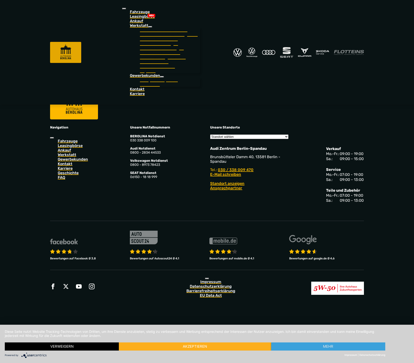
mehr (328, 346)
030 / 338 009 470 (235, 170)
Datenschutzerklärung (211, 286)
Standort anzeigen (227, 183)
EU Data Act (211, 295)
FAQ (61, 177)
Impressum (210, 281)
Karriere (137, 93)
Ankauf (136, 21)
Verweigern (62, 346)
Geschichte (68, 173)
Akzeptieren (195, 346)
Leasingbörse (142, 16)
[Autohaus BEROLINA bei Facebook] (53, 286)
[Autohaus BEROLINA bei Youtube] (79, 286)
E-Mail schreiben (225, 174)
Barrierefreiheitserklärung (210, 291)
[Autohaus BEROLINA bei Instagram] (92, 286)
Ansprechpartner (226, 188)
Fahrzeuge (140, 12)
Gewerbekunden (73, 159)
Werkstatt (67, 154)
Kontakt (137, 89)
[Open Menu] (124, 8)
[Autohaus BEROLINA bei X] (66, 286)
